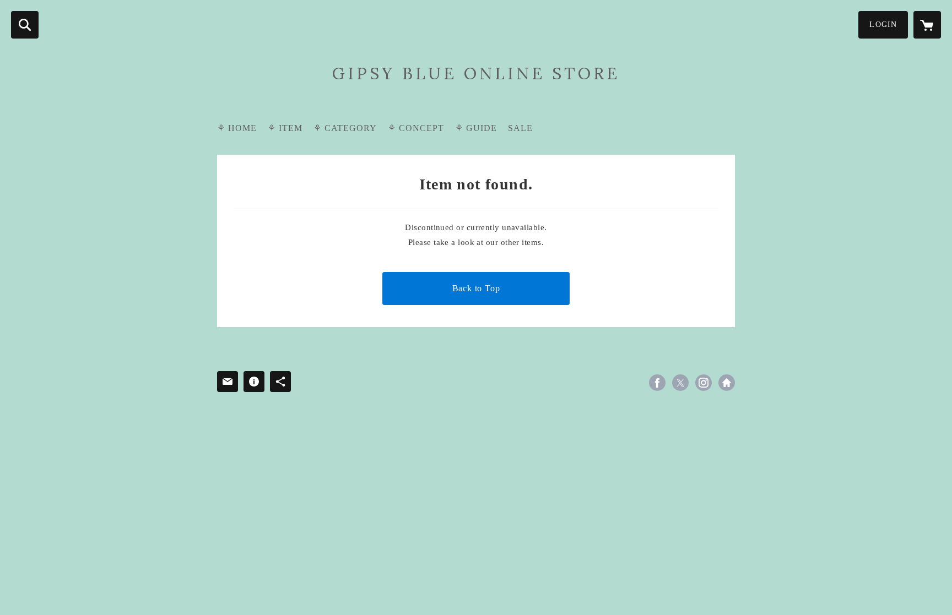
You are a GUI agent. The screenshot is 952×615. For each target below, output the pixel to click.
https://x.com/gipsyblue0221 (680, 382)
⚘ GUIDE (476, 128)
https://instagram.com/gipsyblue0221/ (703, 382)
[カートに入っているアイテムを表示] (927, 25)
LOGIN (883, 24)
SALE (520, 128)
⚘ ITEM (285, 128)
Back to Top (476, 288)
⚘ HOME (237, 128)
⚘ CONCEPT (416, 128)
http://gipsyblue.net (726, 382)
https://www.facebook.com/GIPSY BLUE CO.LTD (657, 382)
